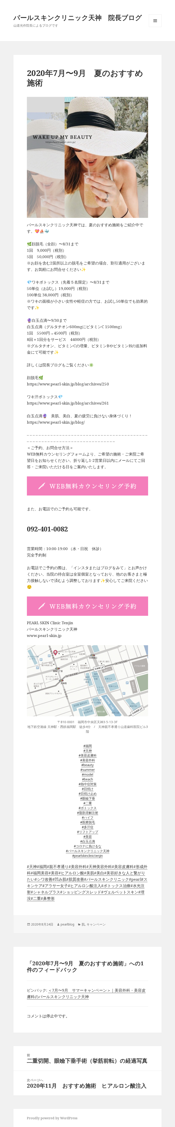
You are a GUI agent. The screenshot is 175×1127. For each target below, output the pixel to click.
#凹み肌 (59, 879)
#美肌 (89, 872)
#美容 (87, 836)
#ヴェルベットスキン (119, 892)
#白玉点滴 (87, 841)
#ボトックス (88, 808)
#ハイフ (87, 817)
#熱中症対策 (88, 784)
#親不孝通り (58, 866)
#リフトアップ (87, 832)
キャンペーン (96, 924)
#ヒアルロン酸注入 (84, 885)
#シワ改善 (43, 879)
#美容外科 (87, 760)
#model (87, 774)
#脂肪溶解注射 (87, 812)
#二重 (87, 803)
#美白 (99, 872)
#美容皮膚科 (88, 755)
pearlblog (67, 924)
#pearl (135, 879)
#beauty (87, 765)
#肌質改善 (75, 879)
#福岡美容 (40, 872)
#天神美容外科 (99, 866)
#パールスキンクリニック (106, 879)
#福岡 (87, 746)
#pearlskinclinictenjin (87, 855)
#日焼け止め (88, 793)
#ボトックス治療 (116, 885)
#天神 (87, 750)
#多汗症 (87, 827)
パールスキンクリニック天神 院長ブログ (77, 17)
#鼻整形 (48, 898)
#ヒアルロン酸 (71, 872)
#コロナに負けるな (87, 846)
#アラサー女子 (55, 885)
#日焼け (87, 789)
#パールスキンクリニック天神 (87, 851)
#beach (87, 779)
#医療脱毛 (87, 822)
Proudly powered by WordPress (52, 1118)
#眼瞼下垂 (87, 798)
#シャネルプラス (45, 892)
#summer (87, 769)
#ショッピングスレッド (80, 892)
